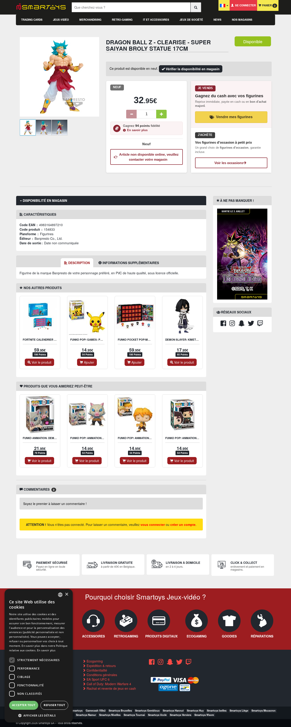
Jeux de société (191, 20)
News (217, 20)
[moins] (131, 114)
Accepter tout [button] (23, 705)
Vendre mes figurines (234, 117)
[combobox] (60, 594)
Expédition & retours (101, 665)
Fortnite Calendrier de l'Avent (46, 340)
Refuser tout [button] (54, 705)
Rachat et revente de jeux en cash (111, 688)
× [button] (66, 594)
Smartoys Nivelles (109, 715)
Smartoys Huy (195, 710)
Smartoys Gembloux (147, 710)
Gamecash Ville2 (95, 710)
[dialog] (39, 655)
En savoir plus (137, 130)
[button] (38, 715)
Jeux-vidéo (61, 20)
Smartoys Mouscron (263, 710)
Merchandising (90, 20)
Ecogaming (94, 661)
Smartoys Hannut (173, 710)
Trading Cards (32, 20)
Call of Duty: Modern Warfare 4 (108, 684)
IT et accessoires (156, 20)
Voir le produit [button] (41, 362)
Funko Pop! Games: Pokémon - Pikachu (98, 340)
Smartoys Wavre (204, 715)
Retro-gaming (122, 20)
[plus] (161, 114)
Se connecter (245, 5)
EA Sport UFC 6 (98, 679)
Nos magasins (242, 20)
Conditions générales (101, 674)
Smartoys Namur (86, 715)
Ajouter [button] (88, 362)
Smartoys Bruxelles (120, 710)
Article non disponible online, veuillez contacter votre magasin (148, 156)
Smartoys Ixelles (216, 710)
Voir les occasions (228, 163)
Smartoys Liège (239, 710)
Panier (268, 5)
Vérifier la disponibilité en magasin (192, 69)
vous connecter (152, 524)
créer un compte (183, 524)
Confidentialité (96, 670)
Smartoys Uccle (157, 715)
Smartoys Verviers (180, 715)
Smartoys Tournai (134, 715)
